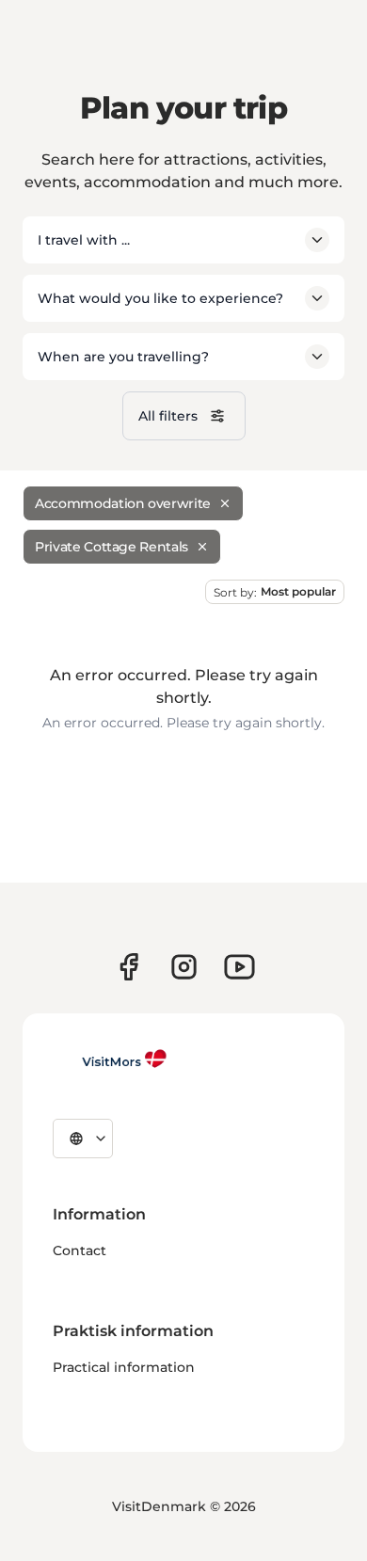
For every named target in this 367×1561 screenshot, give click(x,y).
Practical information (124, 1367)
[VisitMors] (110, 1058)
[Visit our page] (128, 966)
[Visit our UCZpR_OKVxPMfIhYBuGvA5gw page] (239, 966)
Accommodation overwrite (123, 503)
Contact (79, 1250)
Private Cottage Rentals (111, 546)
